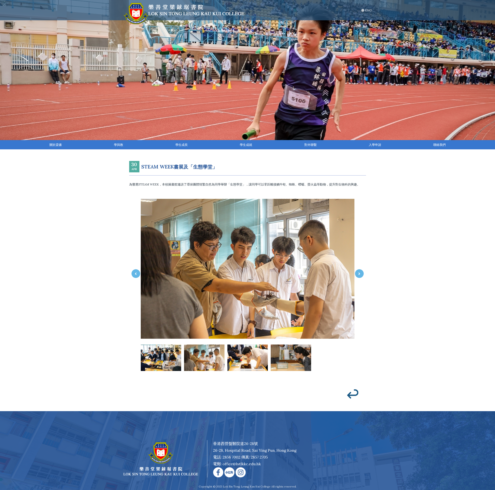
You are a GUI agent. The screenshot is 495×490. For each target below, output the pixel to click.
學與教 (118, 145)
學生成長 (181, 145)
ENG (368, 10)
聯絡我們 (439, 145)
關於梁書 (56, 145)
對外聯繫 (310, 145)
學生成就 (246, 145)
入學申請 (375, 145)
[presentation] (136, 273)
